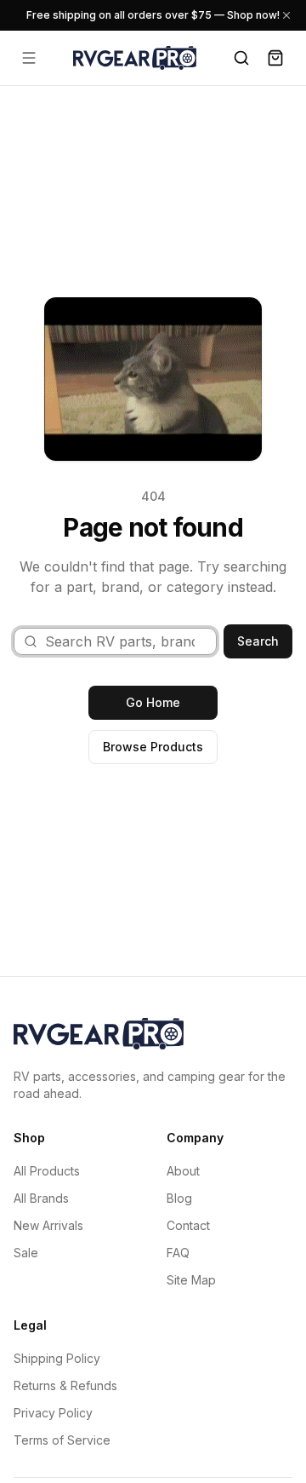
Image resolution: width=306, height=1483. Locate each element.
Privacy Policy (53, 1412)
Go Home (153, 702)
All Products (47, 1171)
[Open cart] (275, 58)
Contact (188, 1225)
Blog (179, 1198)
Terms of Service (62, 1440)
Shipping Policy (57, 1358)
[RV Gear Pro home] (134, 57)
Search (258, 641)
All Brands (41, 1198)
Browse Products (153, 746)
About (183, 1171)
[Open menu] (29, 58)
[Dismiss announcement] (286, 15)
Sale (26, 1252)
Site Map (191, 1280)
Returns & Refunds (65, 1385)
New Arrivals (48, 1225)
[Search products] (241, 58)
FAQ (178, 1252)
